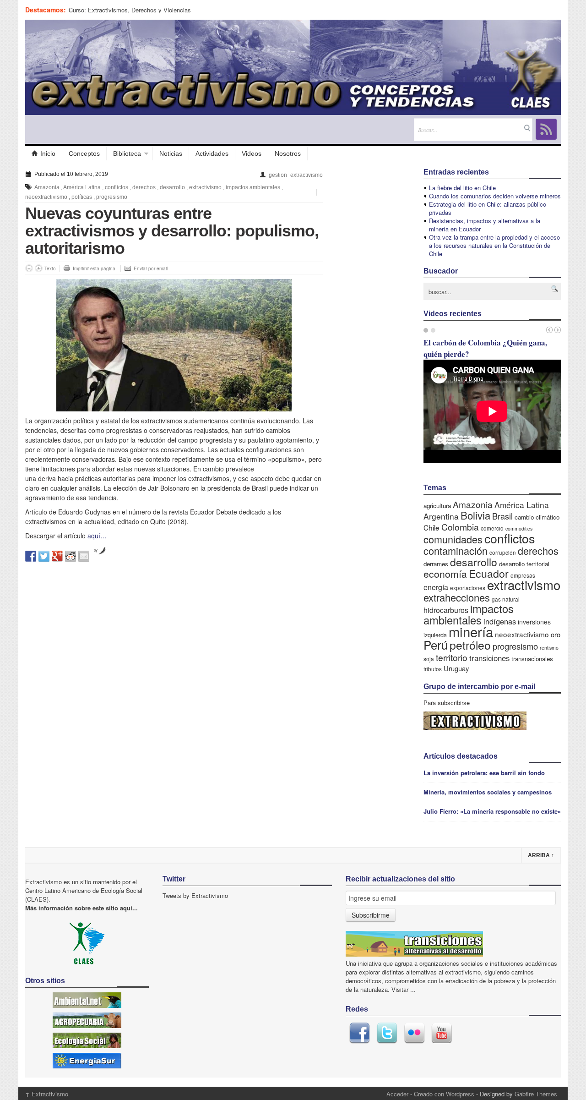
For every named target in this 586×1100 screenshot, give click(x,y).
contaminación (455, 550)
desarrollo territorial (524, 563)
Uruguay (456, 668)
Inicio (47, 153)
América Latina (82, 187)
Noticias (170, 153)
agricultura (437, 505)
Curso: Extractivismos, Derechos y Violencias (130, 9)
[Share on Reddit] (70, 556)
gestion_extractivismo (296, 175)
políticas (81, 197)
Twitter (387, 1033)
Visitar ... (403, 989)
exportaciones (467, 587)
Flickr (414, 1033)
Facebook (359, 1033)
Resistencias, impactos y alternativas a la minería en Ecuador (484, 224)
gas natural (506, 599)
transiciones (489, 657)
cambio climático (537, 517)
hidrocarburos (445, 610)
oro (555, 634)
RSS (546, 129)
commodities (518, 528)
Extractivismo (46, 1093)
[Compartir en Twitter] (43, 556)
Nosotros (288, 153)
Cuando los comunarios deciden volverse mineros (495, 196)
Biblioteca (127, 153)
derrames (435, 563)
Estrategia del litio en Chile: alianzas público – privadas (490, 208)
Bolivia (475, 515)
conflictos (116, 187)
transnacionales (532, 658)
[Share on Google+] (57, 556)
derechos (144, 187)
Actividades (211, 153)
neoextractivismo (46, 197)
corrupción (502, 552)
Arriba (541, 855)
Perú (435, 644)
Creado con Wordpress (444, 1093)
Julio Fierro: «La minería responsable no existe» (492, 811)
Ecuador (489, 573)
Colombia (460, 526)
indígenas (499, 621)
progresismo (111, 197)
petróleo (470, 645)
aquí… (97, 535)
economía (445, 573)
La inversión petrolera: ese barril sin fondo (484, 772)
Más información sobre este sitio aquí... (81, 907)
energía (435, 587)
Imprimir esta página (94, 268)
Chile (431, 527)
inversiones (534, 621)
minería (471, 631)
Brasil (502, 516)
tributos (432, 669)
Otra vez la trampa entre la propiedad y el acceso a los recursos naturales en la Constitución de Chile (494, 245)
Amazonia (47, 187)
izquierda (435, 634)
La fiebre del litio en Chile (462, 187)
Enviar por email (151, 268)
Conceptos (84, 153)
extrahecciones (456, 597)
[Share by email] (83, 556)
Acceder (397, 1093)
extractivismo (205, 187)
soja (428, 658)
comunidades (453, 539)
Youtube (442, 1033)
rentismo (549, 647)
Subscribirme (371, 914)
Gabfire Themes (536, 1093)
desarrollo (172, 187)
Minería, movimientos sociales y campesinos (487, 792)
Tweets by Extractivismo (195, 895)
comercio (492, 528)
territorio (451, 657)
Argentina (441, 516)
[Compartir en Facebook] (30, 556)
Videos (251, 153)
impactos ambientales (253, 187)
